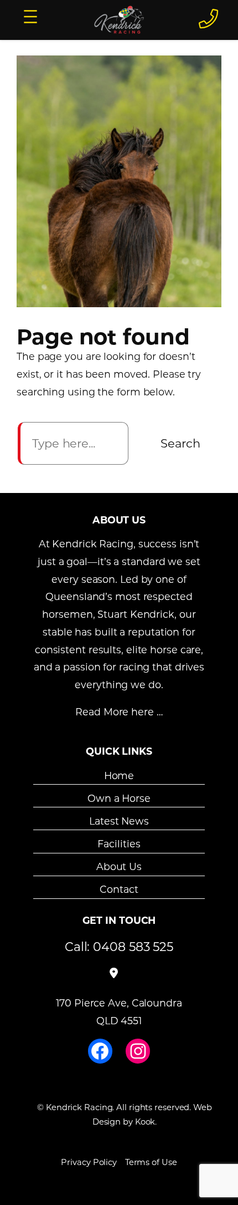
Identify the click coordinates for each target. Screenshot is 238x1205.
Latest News (119, 821)
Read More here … (118, 711)
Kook (145, 1121)
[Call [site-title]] (208, 18)
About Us (119, 866)
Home (119, 775)
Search (180, 443)
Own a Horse (119, 798)
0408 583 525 (133, 946)
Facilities (118, 843)
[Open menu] (30, 17)
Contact (119, 889)
